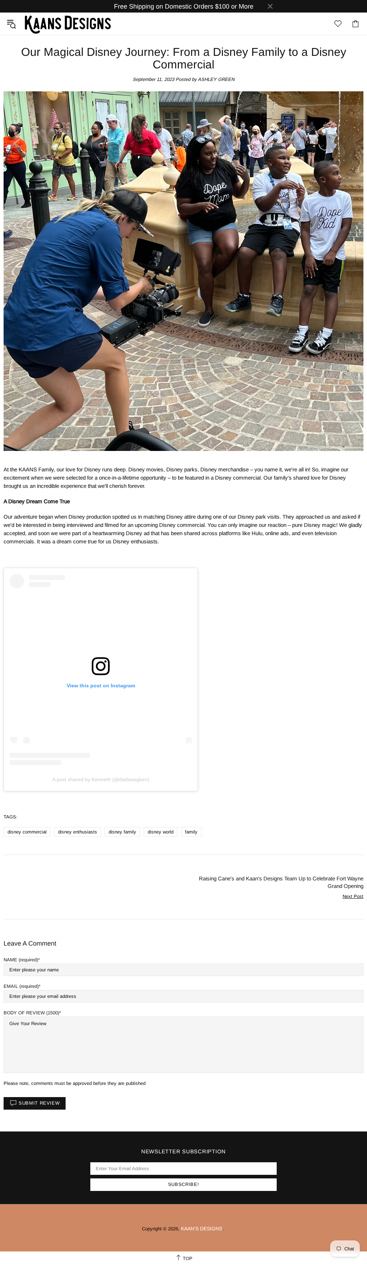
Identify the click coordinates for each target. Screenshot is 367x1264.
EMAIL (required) (21, 986)
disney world (160, 832)
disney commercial (27, 832)
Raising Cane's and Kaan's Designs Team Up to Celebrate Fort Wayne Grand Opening (281, 882)
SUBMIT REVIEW (39, 1103)
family (191, 832)
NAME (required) (21, 959)
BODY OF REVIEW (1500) (31, 1012)
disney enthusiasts (77, 832)
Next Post (353, 896)
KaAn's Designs (68, 24)
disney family (122, 832)
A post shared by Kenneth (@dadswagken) (100, 779)
